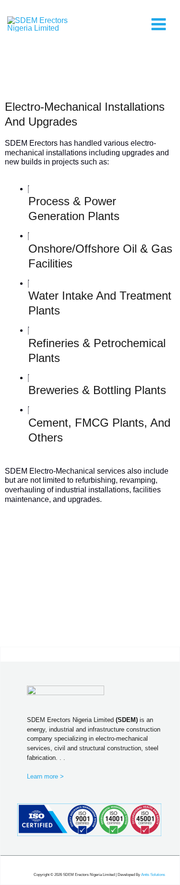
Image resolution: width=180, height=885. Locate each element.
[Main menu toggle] (158, 24)
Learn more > (45, 776)
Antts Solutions (153, 875)
